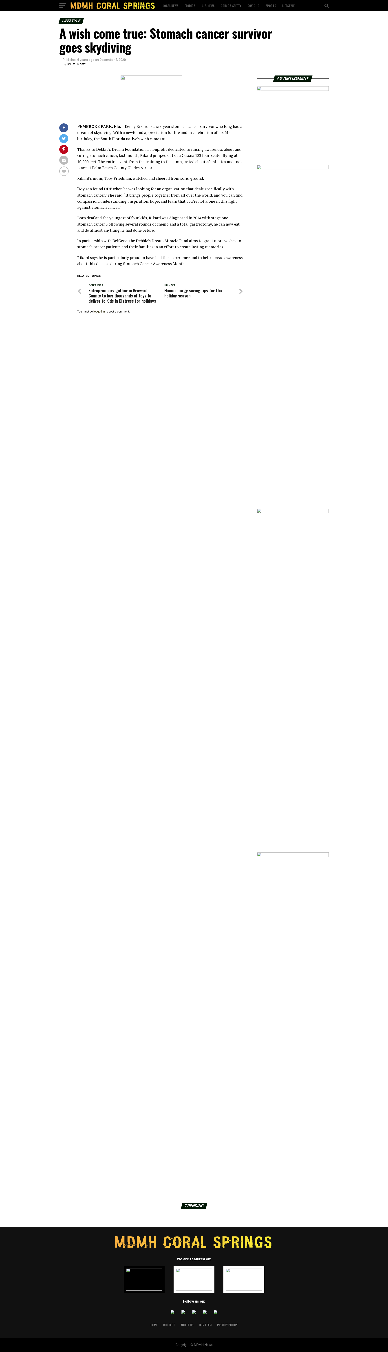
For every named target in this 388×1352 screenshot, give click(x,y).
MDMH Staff (76, 64)
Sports (271, 5)
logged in (99, 311)
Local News (170, 5)
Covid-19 (253, 5)
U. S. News (207, 5)
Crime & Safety (231, 5)
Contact (169, 1325)
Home (154, 1325)
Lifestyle (288, 5)
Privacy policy (227, 1325)
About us (187, 1325)
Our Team (205, 1325)
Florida (190, 5)
